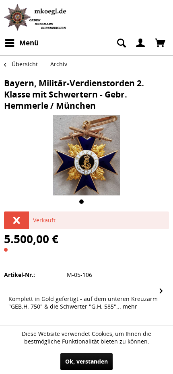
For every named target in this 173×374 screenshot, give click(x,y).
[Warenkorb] (160, 43)
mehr (129, 306)
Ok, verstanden (86, 361)
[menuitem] (21, 43)
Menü (29, 42)
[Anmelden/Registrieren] (140, 43)
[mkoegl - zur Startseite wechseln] (36, 17)
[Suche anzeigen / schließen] (121, 43)
